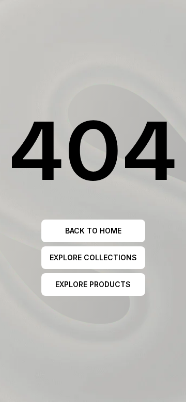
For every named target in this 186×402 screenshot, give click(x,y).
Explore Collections (93, 257)
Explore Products (93, 284)
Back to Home (93, 230)
